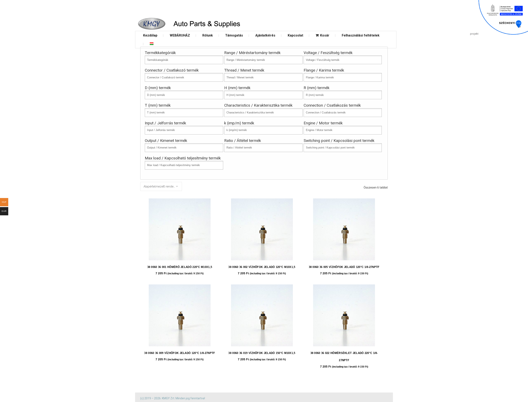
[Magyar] (151, 44)
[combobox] (161, 186)
